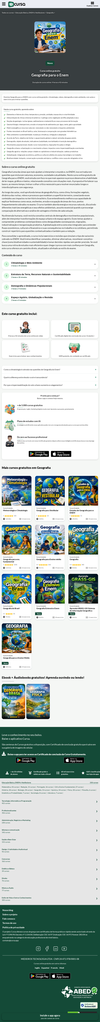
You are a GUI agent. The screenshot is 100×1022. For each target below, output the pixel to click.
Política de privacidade (13, 927)
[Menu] (4, 4)
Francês (54, 968)
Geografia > (50, 13)
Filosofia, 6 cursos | (89, 790)
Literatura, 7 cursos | (55, 793)
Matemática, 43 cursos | (11, 787)
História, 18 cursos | (9, 790)
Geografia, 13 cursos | (42, 790)
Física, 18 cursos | (74, 790)
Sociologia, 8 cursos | (39, 793)
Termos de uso (9, 923)
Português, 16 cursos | (45, 787)
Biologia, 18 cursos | (25, 790)
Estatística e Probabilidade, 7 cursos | (16, 793)
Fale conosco (8, 918)
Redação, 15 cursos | (28, 787)
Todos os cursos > (8, 13)
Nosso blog (7, 910)
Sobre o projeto (9, 914)
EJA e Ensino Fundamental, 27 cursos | (69, 787)
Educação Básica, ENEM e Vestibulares (50, 782)
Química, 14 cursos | (59, 790)
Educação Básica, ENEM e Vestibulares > (30, 13)
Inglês (37, 968)
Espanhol (45, 968)
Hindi (61, 968)
